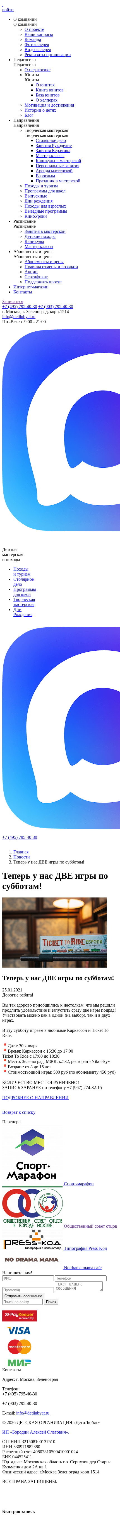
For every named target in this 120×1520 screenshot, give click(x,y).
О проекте (34, 29)
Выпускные (36, 196)
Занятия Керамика (53, 150)
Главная (20, 851)
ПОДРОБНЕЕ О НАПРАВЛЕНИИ (35, 1097)
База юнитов (48, 95)
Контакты (22, 292)
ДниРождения (22, 612)
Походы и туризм (41, 185)
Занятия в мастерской (45, 231)
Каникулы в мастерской (58, 160)
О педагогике (38, 69)
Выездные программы (46, 211)
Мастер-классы (50, 155)
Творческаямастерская (24, 602)
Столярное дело (51, 140)
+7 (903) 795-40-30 (55, 306)
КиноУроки (36, 216)
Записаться (12, 301)
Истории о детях (40, 110)
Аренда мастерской (54, 170)
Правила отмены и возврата (51, 266)
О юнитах (45, 84)
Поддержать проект (43, 281)
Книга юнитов (50, 90)
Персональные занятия (57, 165)
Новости (21, 857)
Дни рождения (38, 201)
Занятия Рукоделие (54, 145)
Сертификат (36, 276)
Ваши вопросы (39, 34)
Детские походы (40, 236)
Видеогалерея (38, 49)
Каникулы (34, 241)
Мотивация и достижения (49, 105)
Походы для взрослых (45, 206)
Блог (29, 115)
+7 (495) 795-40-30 (19, 306)
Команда (33, 39)
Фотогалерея (37, 44)
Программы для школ (45, 191)
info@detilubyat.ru (18, 316)
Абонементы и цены (44, 261)
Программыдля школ (24, 592)
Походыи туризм (21, 572)
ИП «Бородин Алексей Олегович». (35, 1432)
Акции (31, 271)
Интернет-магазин (31, 286)
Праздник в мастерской (58, 180)
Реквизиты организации (48, 54)
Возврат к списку (18, 1112)
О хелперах (46, 100)
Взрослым (45, 175)
